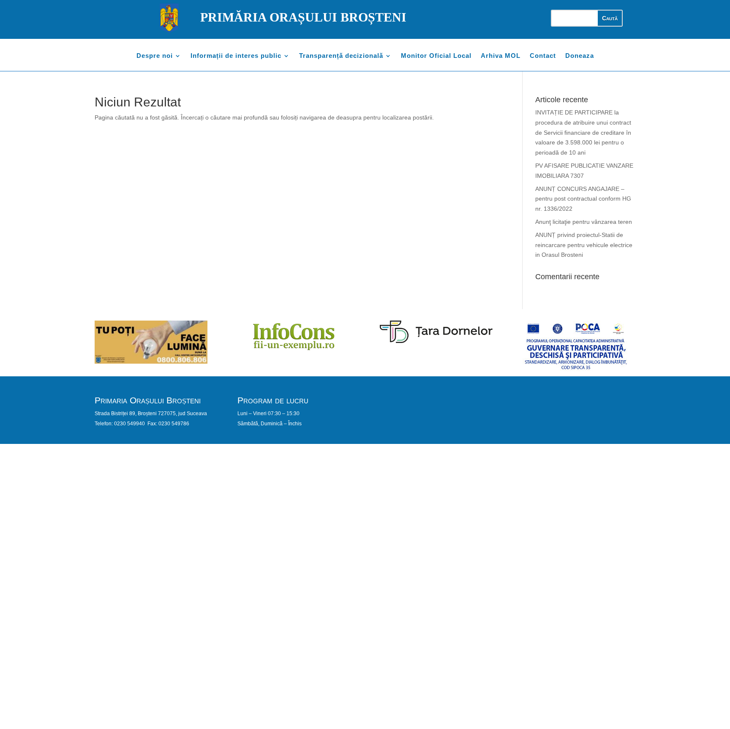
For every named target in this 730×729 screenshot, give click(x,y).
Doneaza (579, 56)
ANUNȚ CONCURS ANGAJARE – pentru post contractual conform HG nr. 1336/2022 (583, 198)
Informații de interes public (236, 56)
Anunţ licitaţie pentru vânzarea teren (583, 221)
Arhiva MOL (500, 56)
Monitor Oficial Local (436, 56)
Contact (543, 56)
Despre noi (154, 56)
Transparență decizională (341, 56)
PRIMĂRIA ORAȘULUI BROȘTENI (303, 17)
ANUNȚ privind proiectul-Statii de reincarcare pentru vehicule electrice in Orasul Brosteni (583, 244)
